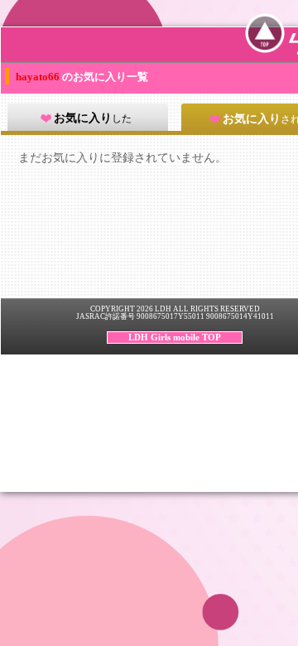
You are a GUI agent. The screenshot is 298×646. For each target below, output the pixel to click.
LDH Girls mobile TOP (174, 337)
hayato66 (39, 76)
